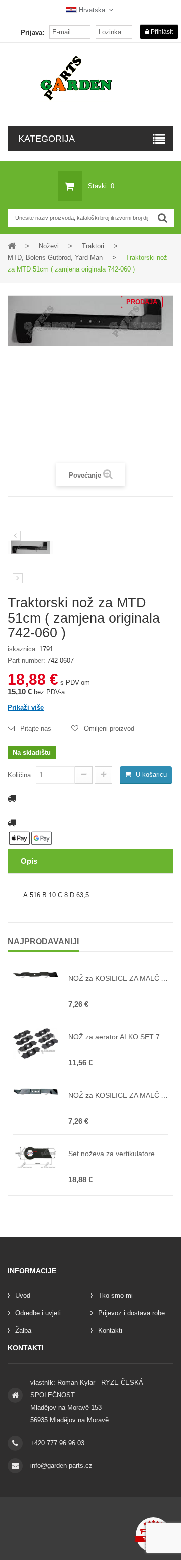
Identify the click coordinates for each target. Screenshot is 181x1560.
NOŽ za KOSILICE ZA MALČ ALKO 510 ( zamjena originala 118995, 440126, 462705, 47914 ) (118, 978)
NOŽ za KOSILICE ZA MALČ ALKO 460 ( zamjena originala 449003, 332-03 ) (118, 1095)
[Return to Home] (12, 245)
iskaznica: (22, 649)
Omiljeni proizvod (109, 728)
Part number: (26, 660)
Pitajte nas (35, 728)
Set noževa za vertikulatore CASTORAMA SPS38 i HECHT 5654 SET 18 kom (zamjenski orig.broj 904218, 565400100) (118, 1153)
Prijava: (32, 32)
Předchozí (16, 536)
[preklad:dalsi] (18, 578)
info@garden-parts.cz (61, 1465)
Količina (19, 775)
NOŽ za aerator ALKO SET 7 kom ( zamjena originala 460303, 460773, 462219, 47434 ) (118, 1037)
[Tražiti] (162, 218)
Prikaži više (26, 707)
